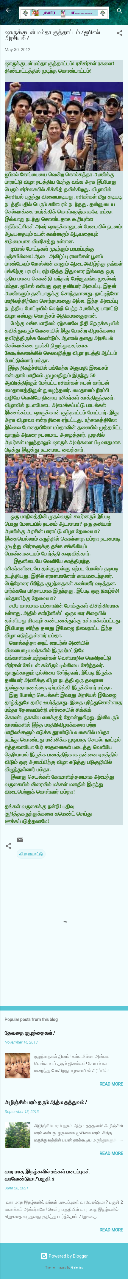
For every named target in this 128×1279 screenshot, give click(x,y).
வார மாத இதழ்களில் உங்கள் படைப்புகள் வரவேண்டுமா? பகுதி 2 (47, 1175)
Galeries (77, 1267)
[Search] (119, 12)
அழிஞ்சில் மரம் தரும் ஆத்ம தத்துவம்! (46, 1102)
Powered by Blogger (68, 1256)
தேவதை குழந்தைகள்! (30, 1033)
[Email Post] (20, 842)
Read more (111, 1084)
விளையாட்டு (31, 854)
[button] (119, 34)
